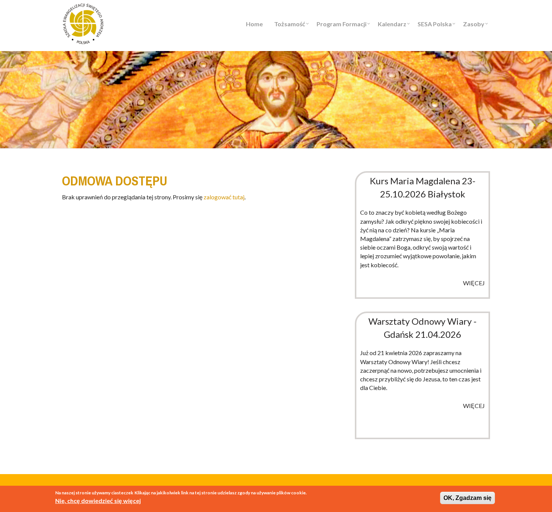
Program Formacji (341, 23)
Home (254, 23)
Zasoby (473, 23)
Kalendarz (392, 23)
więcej (474, 282)
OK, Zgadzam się (467, 498)
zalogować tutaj (224, 196)
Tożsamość (289, 23)
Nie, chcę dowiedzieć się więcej (98, 500)
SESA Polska (435, 23)
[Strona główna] (83, 22)
